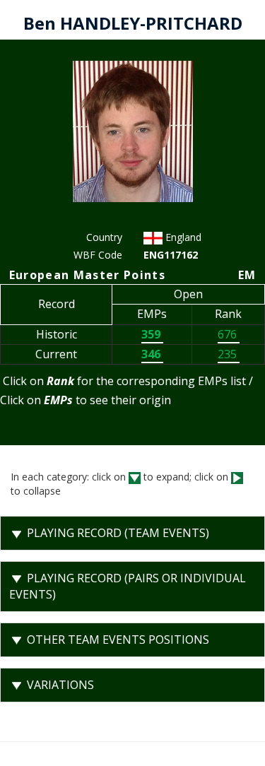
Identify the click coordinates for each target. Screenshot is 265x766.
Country (104, 237)
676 (229, 334)
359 (152, 334)
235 (229, 354)
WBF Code (97, 254)
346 (152, 354)
